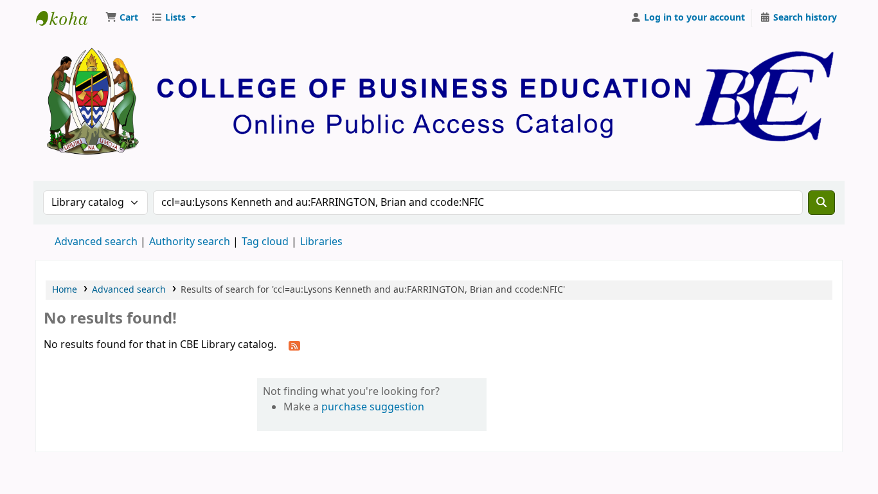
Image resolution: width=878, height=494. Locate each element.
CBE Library (68, 18)
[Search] (821, 202)
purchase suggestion (372, 407)
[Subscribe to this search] (294, 345)
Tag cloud (265, 242)
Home (64, 290)
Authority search (189, 242)
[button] (121, 18)
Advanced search (96, 242)
